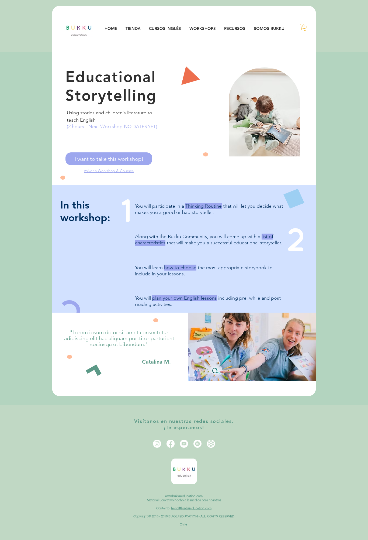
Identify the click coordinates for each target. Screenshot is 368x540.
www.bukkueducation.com (184, 496)
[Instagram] (157, 444)
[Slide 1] (174, 375)
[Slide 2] (179, 375)
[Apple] (211, 444)
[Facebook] (170, 444)
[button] (304, 28)
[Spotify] (197, 444)
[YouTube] (184, 444)
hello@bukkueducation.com (191, 508)
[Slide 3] (184, 375)
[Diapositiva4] (189, 375)
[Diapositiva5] (194, 375)
